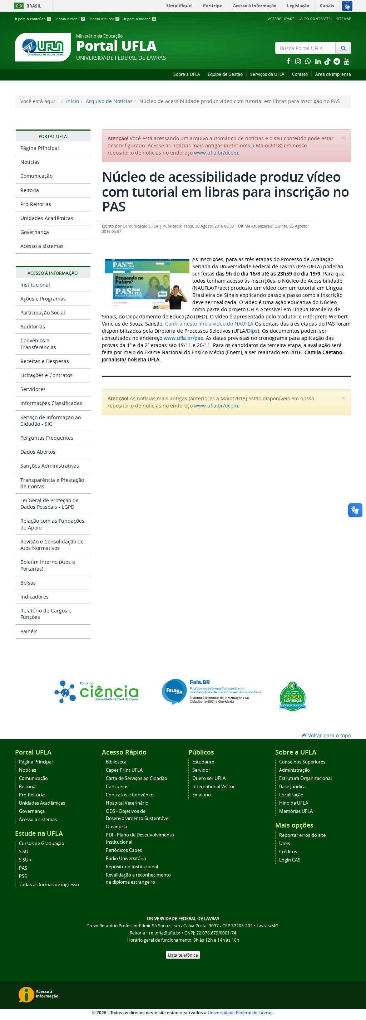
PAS (23, 868)
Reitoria (29, 190)
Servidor (201, 770)
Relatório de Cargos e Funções (45, 613)
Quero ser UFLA (209, 778)
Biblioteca (116, 762)
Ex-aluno (201, 795)
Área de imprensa (333, 74)
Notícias (30, 161)
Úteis (284, 843)
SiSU (23, 852)
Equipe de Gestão (225, 74)
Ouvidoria (116, 827)
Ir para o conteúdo (32, 19)
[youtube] (346, 61)
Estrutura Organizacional (305, 778)
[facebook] (289, 61)
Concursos (117, 787)
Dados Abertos (37, 451)
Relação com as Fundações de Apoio (52, 524)
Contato (300, 74)
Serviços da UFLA (267, 74)
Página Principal (39, 148)
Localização (291, 795)
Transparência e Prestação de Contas (52, 483)
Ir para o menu (69, 19)
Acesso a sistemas (42, 246)
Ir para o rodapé (139, 19)
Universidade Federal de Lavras (240, 1012)
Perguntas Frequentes (46, 437)
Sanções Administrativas (49, 465)
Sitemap (343, 18)
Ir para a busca (104, 19)
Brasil (26, 6)
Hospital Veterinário (127, 803)
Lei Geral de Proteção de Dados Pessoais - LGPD (49, 503)
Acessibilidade (281, 18)
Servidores (33, 389)
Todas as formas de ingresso (49, 885)
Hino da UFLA (293, 803)
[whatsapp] (309, 61)
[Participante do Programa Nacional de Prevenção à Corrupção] (293, 695)
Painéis (29, 631)
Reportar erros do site (302, 835)
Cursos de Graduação (41, 843)
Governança (34, 232)
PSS (23, 876)
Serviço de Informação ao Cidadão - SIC (50, 420)
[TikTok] (328, 61)
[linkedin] (319, 61)
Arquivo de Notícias (109, 101)
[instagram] (299, 61)
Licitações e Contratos (46, 375)
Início (72, 101)
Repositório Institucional (132, 867)
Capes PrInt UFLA (124, 770)
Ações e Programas (43, 298)
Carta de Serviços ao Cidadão (136, 778)
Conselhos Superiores (302, 762)
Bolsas (28, 582)
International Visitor (213, 787)
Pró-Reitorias (35, 204)
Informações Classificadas (51, 403)
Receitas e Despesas (44, 361)
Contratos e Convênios (130, 795)
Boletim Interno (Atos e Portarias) (47, 565)
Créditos (288, 852)
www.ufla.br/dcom (216, 152)
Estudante (203, 762)
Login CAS (289, 860)
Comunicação (36, 175)
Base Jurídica (292, 787)
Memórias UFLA (296, 811)
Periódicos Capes (124, 850)
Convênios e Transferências (38, 343)
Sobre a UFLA (186, 74)
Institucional (35, 284)
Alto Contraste (315, 18)
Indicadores (34, 596)
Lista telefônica (183, 955)
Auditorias (32, 326)
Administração (294, 770)
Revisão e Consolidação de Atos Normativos (52, 544)
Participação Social (42, 312)
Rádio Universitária (126, 858)
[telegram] (337, 61)
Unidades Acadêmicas (46, 218)
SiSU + (25, 860)
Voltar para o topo (329, 735)
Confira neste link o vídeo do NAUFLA (209, 323)
